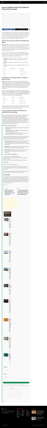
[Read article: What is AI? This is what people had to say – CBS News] (6, 354)
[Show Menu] (2, 2)
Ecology (18, 410)
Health (23, 410)
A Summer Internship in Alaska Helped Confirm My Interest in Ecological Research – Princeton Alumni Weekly (7, 212)
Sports (27, 412)
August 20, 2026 (7, 215)
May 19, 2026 (3, 11)
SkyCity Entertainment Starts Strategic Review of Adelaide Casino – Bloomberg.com (10, 306)
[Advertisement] (11, 203)
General (7, 11)
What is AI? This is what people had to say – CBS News (10, 357)
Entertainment (19, 414)
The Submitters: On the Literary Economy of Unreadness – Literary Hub (10, 289)
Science (27, 410)
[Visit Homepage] (23, 2)
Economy (18, 412)
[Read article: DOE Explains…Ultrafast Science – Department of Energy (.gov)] (6, 219)
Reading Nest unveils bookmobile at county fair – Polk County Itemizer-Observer (10, 257)
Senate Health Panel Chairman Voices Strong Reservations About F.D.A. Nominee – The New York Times (10, 325)
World (10, 11)
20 (12, 395)
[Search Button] (44, 2)
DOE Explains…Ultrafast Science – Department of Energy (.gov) (40, 418)
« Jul (4, 401)
